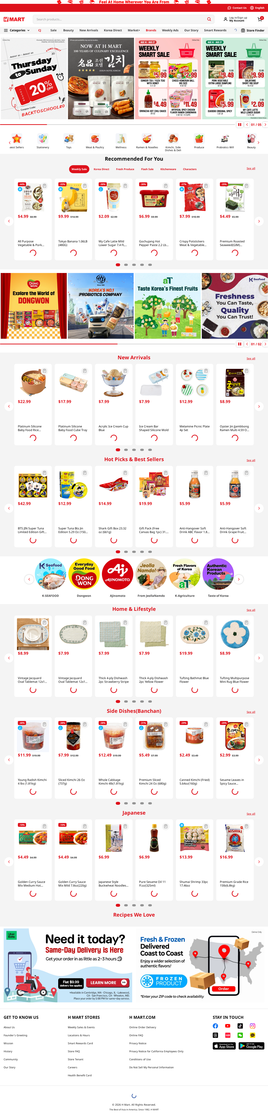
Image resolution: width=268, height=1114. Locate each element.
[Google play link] (251, 1102)
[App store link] (224, 1102)
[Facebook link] (215, 1082)
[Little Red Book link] (227, 1092)
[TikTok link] (240, 1082)
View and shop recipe (47, 966)
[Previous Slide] (8, 144)
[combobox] (123, 20)
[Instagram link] (252, 1082)
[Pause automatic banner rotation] (239, 126)
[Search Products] (209, 21)
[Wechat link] (240, 1092)
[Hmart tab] (13, 9)
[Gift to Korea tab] (32, 9)
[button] (33, 188)
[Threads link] (215, 1092)
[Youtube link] (227, 1082)
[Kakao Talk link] (252, 1092)
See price (33, 244)
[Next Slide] (259, 144)
